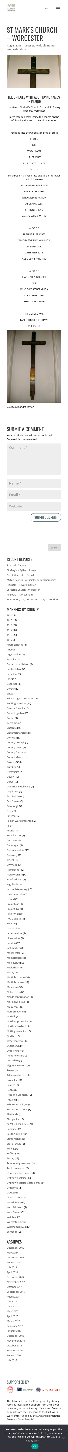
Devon (10, 776)
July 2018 (12, 1267)
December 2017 (15, 1277)
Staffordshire (14, 1138)
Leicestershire (14, 933)
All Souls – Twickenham (20, 594)
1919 (9, 639)
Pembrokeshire (15, 1055)
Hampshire (13, 869)
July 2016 (12, 1360)
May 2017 (12, 1311)
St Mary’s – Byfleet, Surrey (21, 570)
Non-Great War (15, 1011)
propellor (12, 1080)
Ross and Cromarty (17, 1094)
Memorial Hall (14, 957)
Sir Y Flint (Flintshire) (18, 1124)
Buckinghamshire (16, 703)
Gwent (10, 860)
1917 (9, 630)
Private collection (16, 1075)
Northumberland (16, 1026)
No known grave (16, 1001)
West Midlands (15, 1207)
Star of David (14, 1143)
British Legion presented (20, 698)
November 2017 (16, 1282)
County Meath (15, 757)
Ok (35, 1446)
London (11, 943)
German (11, 840)
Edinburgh (13, 806)
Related (11, 1085)
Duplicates (13, 791)
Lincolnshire (13, 938)
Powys (10, 1070)
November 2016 (16, 1340)
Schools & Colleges (17, 1104)
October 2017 (14, 1286)
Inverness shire (15, 894)
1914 (9, 615)
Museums (12, 987)
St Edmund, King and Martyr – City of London (32, 599)
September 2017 (16, 1291)
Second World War (17, 1109)
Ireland (11, 899)
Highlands (12, 884)
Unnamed (12, 1187)
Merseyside (13, 962)
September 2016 (16, 1350)
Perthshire (13, 1060)
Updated (12, 1192)
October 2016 (14, 1345)
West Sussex (14, 1212)
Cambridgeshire (16, 713)
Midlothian (13, 967)
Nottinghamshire (16, 1031)
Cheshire (12, 727)
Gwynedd (12, 864)
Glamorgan (13, 845)
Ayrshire (11, 659)
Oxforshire (13, 1050)
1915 (9, 620)
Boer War (12, 683)
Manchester (13, 953)
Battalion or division (18, 664)
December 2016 (15, 1335)
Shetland (12, 1114)
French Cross (14, 835)
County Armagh (16, 742)
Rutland (11, 1099)
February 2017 (15, 1326)
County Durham (16, 752)
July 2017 (12, 1301)
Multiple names (46, 45)
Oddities (11, 1036)
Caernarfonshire (16, 708)
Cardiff (10, 718)
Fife (9, 825)
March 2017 (13, 1321)
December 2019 (15, 1247)
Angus (10, 649)
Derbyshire (13, 772)
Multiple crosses (16, 977)
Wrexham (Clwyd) (17, 1226)
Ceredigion (13, 723)
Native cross (14, 992)
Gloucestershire (15, 850)
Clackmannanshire (17, 732)
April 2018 (12, 1272)
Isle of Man (13, 904)
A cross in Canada (16, 565)
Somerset (12, 1129)
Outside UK (13, 1045)
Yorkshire (12, 1231)
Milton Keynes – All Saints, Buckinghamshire (31, 580)
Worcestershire (16, 49)
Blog (9, 679)
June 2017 (12, 1306)
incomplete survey (17, 889)
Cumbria (11, 767)
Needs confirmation (18, 997)
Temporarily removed (19, 1163)
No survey (12, 1006)
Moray (10, 972)
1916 (9, 625)
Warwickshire (14, 1202)
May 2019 (12, 1252)
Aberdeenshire (15, 644)
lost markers (14, 948)
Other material (15, 1041)
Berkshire (12, 674)
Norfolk (11, 1016)
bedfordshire (14, 669)
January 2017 (14, 1331)
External (11, 816)
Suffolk (11, 1153)
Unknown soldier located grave (24, 1182)
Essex (10, 811)
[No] (63, 1438)
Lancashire (13, 928)
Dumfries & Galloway (18, 786)
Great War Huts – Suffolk (21, 575)
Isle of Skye (13, 908)
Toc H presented (16, 1168)
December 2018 (15, 1257)
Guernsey (12, 855)
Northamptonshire (17, 1021)
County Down (14, 747)
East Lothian (14, 796)
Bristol (10, 693)
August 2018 (14, 1262)
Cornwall (12, 737)
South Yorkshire (16, 1134)
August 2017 (14, 1296)
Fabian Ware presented (20, 820)
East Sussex (13, 801)
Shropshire (13, 1119)
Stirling (11, 1148)
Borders (11, 688)
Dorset (10, 781)
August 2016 (14, 1355)
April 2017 (12, 1316)
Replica (11, 1089)
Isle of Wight (14, 913)
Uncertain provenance (19, 1173)
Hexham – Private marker (21, 584)
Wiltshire (12, 1217)
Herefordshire (15, 874)
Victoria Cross (14, 1197)
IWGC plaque (14, 918)
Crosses (29, 45)
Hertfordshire (14, 879)
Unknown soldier (16, 1178)
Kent (9, 923)
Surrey (10, 1158)
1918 (9, 635)
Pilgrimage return (16, 1065)
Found (10, 830)
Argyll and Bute (15, 654)
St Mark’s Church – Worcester (23, 589)
